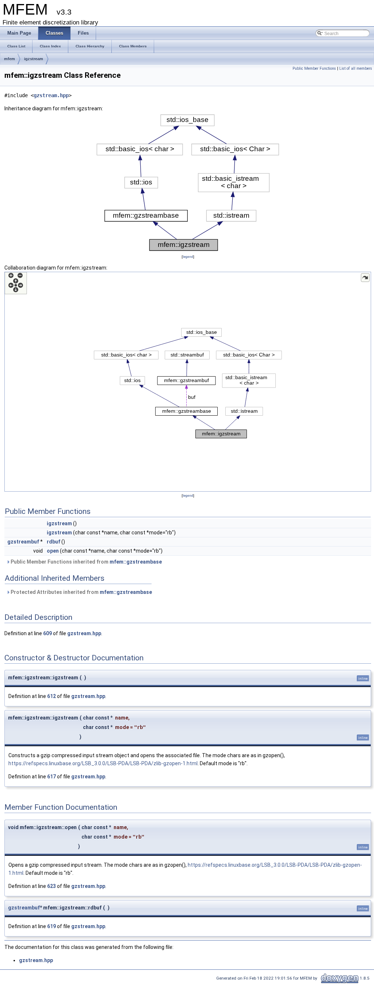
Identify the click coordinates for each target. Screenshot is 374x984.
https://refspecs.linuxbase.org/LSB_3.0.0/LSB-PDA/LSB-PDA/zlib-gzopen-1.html (103, 763)
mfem (9, 59)
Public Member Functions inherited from (85, 562)
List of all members (355, 68)
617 (51, 776)
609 (47, 633)
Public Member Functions (314, 68)
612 (51, 696)
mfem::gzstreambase (136, 562)
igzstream (33, 59)
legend (188, 257)
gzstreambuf (23, 542)
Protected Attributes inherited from (80, 592)
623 (51, 886)
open (53, 551)
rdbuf (53, 542)
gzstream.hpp (51, 95)
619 (51, 926)
